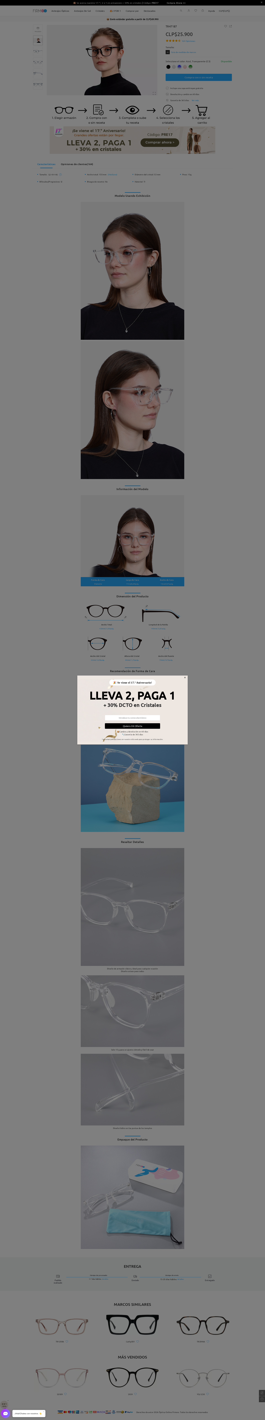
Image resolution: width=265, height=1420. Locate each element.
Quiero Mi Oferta (132, 725)
